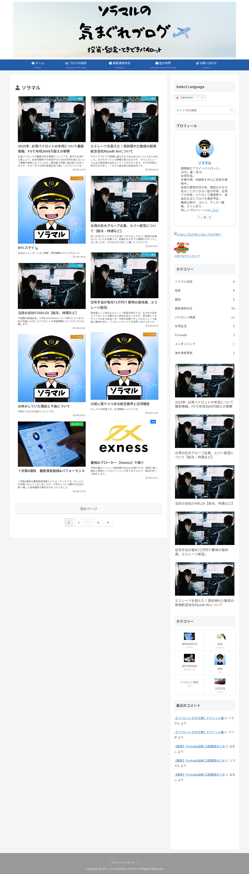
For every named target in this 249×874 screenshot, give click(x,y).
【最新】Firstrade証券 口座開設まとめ (199, 746)
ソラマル (204, 162)
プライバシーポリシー (124, 862)
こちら (214, 210)
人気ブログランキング (187, 256)
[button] (231, 110)
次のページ (88, 508)
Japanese (186, 97)
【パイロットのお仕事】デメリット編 (199, 718)
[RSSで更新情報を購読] (210, 217)
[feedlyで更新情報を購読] (204, 217)
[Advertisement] (204, 815)
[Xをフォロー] (199, 217)
